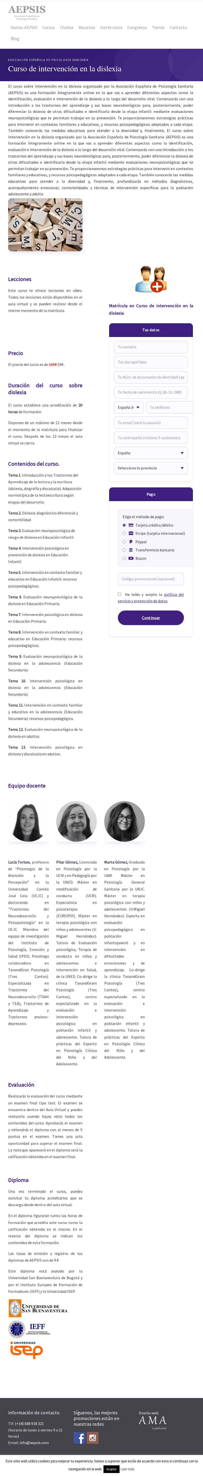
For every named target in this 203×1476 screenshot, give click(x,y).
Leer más (127, 1469)
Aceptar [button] (111, 1469)
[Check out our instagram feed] (93, 1438)
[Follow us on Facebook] (79, 1438)
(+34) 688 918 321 (29, 1423)
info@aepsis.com (34, 1442)
